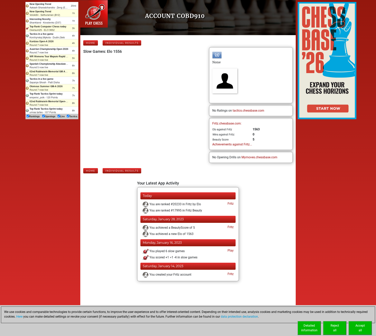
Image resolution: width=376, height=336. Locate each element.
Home (90, 42)
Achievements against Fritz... (232, 144)
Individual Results (121, 42)
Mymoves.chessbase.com (259, 157)
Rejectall (335, 328)
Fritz (230, 203)
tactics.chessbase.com (248, 110)
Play (230, 250)
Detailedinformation (309, 328)
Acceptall (360, 328)
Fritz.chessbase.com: (226, 123)
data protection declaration (239, 316)
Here (19, 316)
